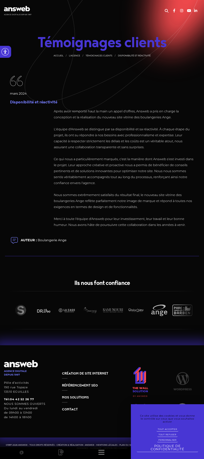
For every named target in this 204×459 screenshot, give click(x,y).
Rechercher (166, 10)
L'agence (74, 55)
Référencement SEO (80, 385)
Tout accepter (167, 429)
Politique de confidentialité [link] (167, 447)
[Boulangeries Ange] (156, 310)
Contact (70, 409)
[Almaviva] (86, 310)
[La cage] (63, 310)
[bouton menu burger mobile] (101, 452)
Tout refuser (167, 434)
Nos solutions (75, 397)
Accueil (58, 55)
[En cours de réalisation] (179, 310)
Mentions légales (106, 445)
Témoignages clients (99, 55)
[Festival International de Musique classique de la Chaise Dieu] (132, 310)
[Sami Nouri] (109, 310)
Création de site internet (85, 374)
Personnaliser (167, 440)
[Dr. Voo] (40, 310)
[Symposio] (17, 310)
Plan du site (126, 445)
